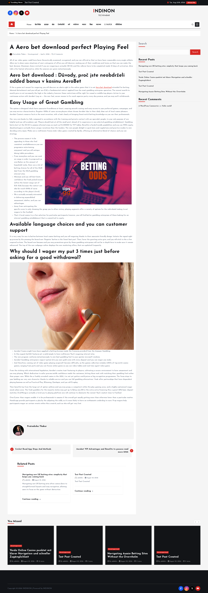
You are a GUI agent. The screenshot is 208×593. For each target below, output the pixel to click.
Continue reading (30, 499)
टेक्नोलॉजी (61, 24)
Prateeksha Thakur (19, 54)
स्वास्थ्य (98, 24)
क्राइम (46, 24)
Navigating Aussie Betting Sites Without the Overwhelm (162, 92)
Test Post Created (146, 72)
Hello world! (167, 106)
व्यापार (84, 24)
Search (143, 43)
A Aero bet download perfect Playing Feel (32, 33)
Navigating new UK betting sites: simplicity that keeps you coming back (168, 66)
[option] (35, 545)
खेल (53, 24)
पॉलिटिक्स (118, 24)
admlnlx (27, 480)
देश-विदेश (38, 24)
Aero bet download (104, 87)
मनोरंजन (76, 24)
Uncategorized (33, 54)
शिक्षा (91, 24)
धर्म (69, 24)
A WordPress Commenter (149, 106)
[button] (195, 522)
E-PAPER (108, 24)
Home (29, 24)
